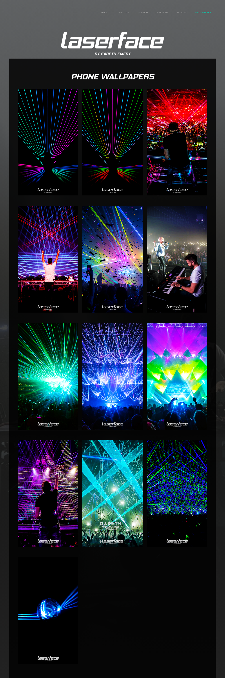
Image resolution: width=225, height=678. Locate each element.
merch (143, 12)
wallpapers (203, 12)
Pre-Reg (162, 12)
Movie (181, 12)
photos (124, 12)
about (105, 12)
